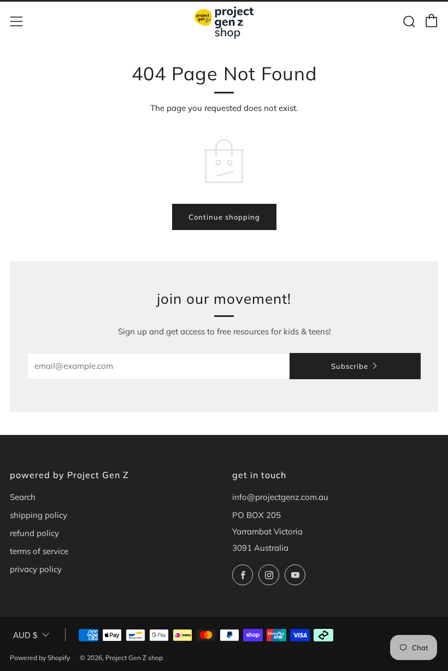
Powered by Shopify (40, 658)
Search (23, 497)
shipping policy (38, 515)
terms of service (39, 551)
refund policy (34, 533)
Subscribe (349, 366)
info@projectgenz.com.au (280, 497)
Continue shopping (224, 217)
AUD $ (25, 635)
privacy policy (36, 569)
